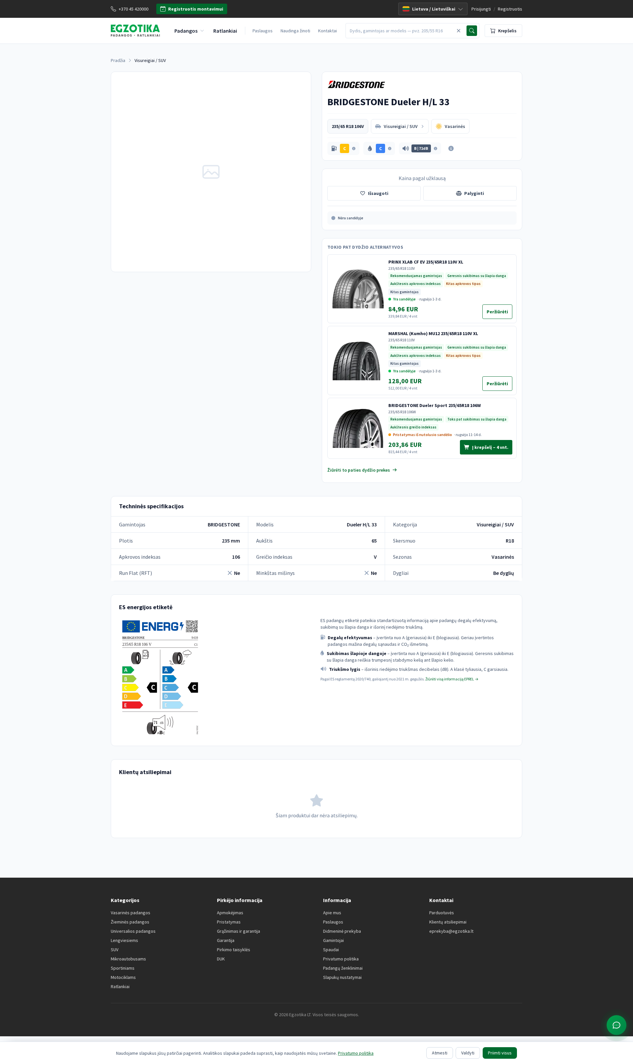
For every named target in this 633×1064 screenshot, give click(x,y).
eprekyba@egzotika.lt (451, 931)
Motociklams (123, 977)
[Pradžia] (135, 30)
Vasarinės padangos (130, 913)
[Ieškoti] (472, 30)
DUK (221, 959)
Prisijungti (481, 9)
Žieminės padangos (130, 922)
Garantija (225, 940)
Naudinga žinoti (295, 31)
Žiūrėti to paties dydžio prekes (358, 470)
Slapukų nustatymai (342, 977)
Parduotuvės (441, 913)
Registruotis (510, 9)
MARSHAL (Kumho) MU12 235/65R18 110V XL (433, 333)
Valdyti (467, 1053)
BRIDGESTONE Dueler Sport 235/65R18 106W (434, 405)
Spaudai (331, 950)
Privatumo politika (341, 959)
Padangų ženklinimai (343, 968)
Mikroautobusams (128, 959)
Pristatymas (229, 922)
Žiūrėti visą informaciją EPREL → (451, 678)
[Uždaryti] (458, 30)
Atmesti (439, 1053)
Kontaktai (327, 31)
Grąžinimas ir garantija (238, 931)
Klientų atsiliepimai (448, 922)
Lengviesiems (124, 940)
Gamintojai (333, 940)
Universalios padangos (133, 931)
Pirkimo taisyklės (233, 950)
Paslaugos (263, 31)
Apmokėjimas (230, 913)
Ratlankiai (120, 986)
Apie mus (332, 913)
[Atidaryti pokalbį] (616, 1025)
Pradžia (118, 60)
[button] (343, 148)
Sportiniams (123, 968)
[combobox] (400, 30)
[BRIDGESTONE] (356, 84)
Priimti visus (500, 1053)
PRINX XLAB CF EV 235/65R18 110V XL (425, 262)
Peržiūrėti (499, 313)
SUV (114, 950)
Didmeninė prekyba (342, 931)
